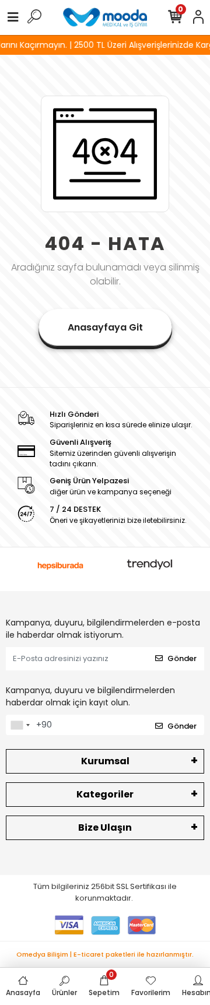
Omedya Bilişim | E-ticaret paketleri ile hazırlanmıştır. (105, 954)
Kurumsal (105, 761)
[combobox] (19, 725)
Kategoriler (105, 794)
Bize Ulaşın (105, 827)
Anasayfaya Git (105, 327)
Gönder (182, 658)
